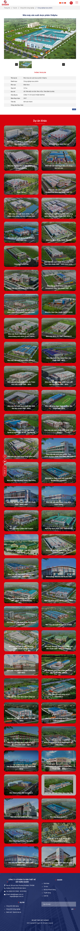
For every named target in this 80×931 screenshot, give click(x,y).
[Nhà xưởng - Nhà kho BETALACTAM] (58, 568)
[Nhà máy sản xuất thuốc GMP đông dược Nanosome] (21, 544)
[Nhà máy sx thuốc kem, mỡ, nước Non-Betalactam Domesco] (58, 472)
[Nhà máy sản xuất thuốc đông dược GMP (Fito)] (58, 424)
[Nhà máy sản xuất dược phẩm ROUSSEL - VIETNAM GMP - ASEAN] (58, 664)
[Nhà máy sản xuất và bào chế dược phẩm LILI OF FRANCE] (21, 640)
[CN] (65, 2)
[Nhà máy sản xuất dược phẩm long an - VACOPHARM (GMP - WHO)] (21, 736)
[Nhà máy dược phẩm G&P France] (21, 520)
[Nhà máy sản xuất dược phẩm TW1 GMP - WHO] (21, 712)
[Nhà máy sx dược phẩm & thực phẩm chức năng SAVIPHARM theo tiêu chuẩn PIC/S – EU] (21, 304)
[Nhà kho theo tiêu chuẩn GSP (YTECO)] (58, 304)
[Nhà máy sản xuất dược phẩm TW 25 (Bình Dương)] (58, 544)
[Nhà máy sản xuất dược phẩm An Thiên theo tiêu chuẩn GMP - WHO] (21, 376)
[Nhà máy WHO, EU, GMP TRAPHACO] (58, 328)
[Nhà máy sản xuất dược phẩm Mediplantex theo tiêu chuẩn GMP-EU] (58, 184)
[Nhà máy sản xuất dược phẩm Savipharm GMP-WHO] (21, 616)
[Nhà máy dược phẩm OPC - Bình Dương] (58, 520)
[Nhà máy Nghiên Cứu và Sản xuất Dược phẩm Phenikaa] (21, 160)
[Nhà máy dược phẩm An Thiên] (21, 809)
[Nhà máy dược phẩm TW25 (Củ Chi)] (58, 232)
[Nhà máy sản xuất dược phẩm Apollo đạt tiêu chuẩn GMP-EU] (21, 136)
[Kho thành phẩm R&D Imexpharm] (21, 785)
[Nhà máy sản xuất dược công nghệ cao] (21, 448)
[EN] (63, 2)
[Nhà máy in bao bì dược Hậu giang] (21, 833)
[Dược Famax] (21, 184)
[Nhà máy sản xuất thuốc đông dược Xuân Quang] (58, 496)
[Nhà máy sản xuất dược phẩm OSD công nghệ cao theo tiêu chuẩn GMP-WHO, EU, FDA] (58, 208)
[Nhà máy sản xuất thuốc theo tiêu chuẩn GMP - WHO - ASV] (21, 496)
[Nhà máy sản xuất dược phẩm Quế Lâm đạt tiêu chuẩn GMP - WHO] (58, 376)
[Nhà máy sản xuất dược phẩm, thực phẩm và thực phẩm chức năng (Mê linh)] (58, 448)
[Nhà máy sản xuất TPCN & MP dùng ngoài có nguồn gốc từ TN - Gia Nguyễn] (21, 424)
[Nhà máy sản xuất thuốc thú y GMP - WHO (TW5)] (21, 857)
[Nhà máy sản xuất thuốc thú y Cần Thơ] (58, 785)
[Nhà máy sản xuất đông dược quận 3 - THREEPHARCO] (58, 712)
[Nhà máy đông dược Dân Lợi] (58, 136)
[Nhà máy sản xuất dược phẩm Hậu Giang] (21, 472)
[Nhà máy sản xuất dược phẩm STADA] (58, 616)
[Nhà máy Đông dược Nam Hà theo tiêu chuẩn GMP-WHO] (58, 400)
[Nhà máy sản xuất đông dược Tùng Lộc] (21, 688)
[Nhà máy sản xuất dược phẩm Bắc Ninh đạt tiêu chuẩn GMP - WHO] (21, 400)
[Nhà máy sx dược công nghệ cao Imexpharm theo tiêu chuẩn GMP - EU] (58, 280)
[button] (16, 64)
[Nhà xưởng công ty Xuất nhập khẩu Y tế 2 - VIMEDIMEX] (58, 736)
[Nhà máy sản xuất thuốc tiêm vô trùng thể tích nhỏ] (58, 160)
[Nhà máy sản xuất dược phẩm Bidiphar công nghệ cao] (21, 232)
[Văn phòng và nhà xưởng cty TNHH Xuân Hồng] (21, 761)
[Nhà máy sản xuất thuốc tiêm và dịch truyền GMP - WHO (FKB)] (21, 568)
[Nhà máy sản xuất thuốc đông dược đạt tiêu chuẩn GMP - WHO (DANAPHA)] (58, 640)
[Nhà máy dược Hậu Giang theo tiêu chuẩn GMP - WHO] (58, 352)
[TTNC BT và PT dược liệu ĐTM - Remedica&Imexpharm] (58, 833)
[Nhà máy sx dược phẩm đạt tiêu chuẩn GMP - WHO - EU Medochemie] (21, 592)
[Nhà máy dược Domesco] (58, 809)
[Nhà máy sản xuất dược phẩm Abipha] (21, 280)
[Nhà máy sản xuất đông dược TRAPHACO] (58, 688)
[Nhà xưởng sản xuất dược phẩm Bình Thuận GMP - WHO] (58, 761)
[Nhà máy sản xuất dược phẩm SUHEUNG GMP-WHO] (21, 664)
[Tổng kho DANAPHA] (21, 256)
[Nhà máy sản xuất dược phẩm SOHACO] (21, 352)
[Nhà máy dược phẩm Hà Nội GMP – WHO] (58, 592)
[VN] (60, 2)
